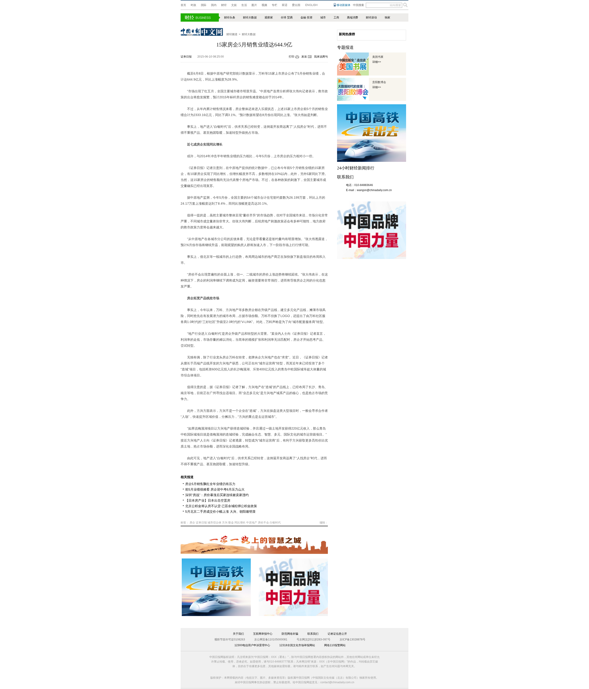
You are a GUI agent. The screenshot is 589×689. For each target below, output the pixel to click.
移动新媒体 (343, 5)
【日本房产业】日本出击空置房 (207, 500)
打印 (291, 56)
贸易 (290, 17)
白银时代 (275, 522)
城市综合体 (214, 522)
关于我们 (238, 633)
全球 (283, 17)
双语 (284, 5)
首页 (183, 5)
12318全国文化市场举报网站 (297, 645)
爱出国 (296, 5)
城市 (323, 17)
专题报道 (345, 47)
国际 (203, 5)
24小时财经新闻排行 (355, 168)
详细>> (376, 62)
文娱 (234, 5)
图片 (254, 5)
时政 (193, 5)
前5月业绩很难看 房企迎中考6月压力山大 (215, 489)
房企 (192, 522)
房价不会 (263, 522)
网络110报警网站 (335, 645)
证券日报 (186, 56)
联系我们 (312, 633)
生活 (244, 5)
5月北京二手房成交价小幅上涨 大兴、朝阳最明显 (220, 511)
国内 (214, 5)
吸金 (231, 522)
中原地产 (251, 522)
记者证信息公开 (337, 633)
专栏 (274, 5)
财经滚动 (371, 17)
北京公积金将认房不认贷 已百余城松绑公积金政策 (221, 506)
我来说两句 (321, 56)
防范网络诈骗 (290, 633)
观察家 (269, 17)
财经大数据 (250, 17)
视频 (264, 5)
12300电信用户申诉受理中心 (252, 645)
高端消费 (352, 17)
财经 (224, 5)
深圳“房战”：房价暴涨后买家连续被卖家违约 (217, 495)
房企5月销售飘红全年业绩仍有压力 (210, 484)
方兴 (225, 522)
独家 (387, 17)
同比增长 (239, 522)
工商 (336, 17)
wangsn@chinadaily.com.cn (374, 190)
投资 (309, 17)
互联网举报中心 (262, 633)
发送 (304, 56)
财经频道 (231, 34)
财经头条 (229, 17)
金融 (303, 17)
